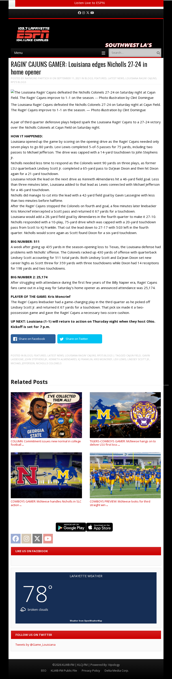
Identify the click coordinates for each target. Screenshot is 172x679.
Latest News (116, 78)
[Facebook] (79, 13)
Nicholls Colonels (48, 363)
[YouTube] (92, 13)
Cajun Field (133, 355)
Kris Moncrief (103, 359)
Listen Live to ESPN (89, 2)
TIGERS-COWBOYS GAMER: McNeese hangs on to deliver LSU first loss (123, 443)
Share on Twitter (77, 339)
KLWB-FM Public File (64, 670)
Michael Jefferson (23, 363)
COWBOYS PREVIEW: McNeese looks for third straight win (120, 503)
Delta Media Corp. (117, 670)
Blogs (89, 78)
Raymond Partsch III (38, 78)
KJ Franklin (85, 359)
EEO (43, 670)
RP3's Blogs (18, 82)
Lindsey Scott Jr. (138, 359)
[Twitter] (87, 13)
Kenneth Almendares (63, 359)
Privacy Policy (91, 670)
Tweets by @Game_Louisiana (35, 645)
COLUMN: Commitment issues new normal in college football (46, 443)
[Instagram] (83, 13)
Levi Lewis (120, 359)
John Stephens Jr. (36, 359)
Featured (100, 78)
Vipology (114, 665)
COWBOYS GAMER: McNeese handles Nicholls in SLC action (46, 503)
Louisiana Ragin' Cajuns (140, 78)
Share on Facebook (32, 339)
